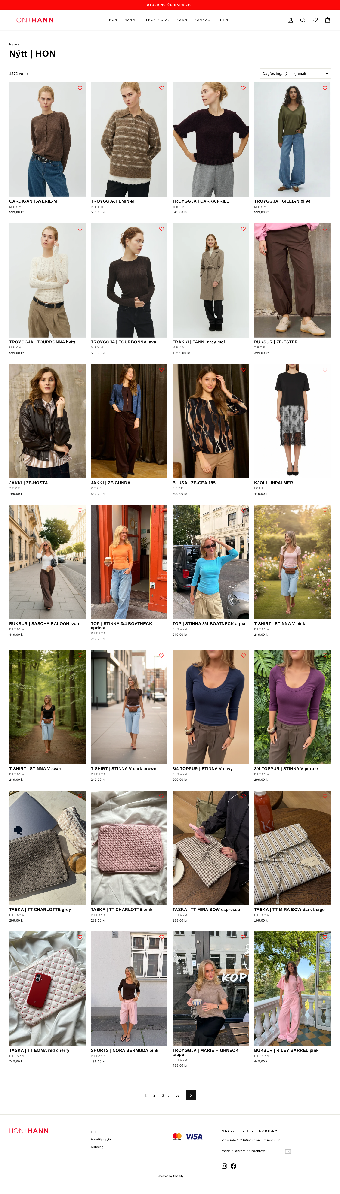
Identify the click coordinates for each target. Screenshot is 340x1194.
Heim (13, 44)
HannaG (202, 19)
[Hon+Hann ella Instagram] (224, 1166)
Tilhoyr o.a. (156, 19)
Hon (113, 19)
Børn (181, 19)
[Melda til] (288, 1151)
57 (178, 1095)
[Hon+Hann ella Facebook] (233, 1166)
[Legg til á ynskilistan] (80, 87)
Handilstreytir (101, 1139)
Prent (224, 19)
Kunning (97, 1147)
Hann (129, 19)
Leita (95, 1132)
